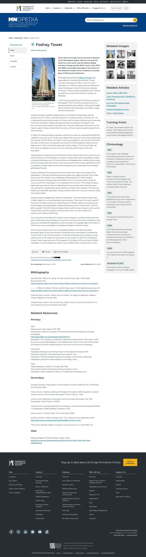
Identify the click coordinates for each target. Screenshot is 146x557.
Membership (88, 1)
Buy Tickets (104, 1)
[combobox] (111, 20)
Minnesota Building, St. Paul (117, 109)
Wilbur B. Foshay (85, 78)
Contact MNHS (132, 535)
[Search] (126, 8)
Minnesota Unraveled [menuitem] (43, 510)
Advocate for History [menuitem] (123, 497)
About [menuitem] (12, 56)
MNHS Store (72, 1)
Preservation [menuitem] (40, 518)
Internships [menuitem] (93, 506)
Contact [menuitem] (13, 67)
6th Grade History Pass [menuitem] (70, 518)
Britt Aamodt (41, 50)
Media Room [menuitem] (93, 499)
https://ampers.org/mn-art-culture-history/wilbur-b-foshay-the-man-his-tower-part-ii (65, 291)
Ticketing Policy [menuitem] (79, 553)
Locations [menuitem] (12, 477)
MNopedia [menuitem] (39, 514)
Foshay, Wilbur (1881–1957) (116, 93)
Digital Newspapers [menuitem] (42, 497)
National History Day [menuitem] (69, 489)
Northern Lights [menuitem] (67, 485)
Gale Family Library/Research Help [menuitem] (43, 492)
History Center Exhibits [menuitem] (17, 489)
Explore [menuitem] (39, 472)
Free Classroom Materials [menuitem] (71, 481)
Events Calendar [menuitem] (14, 493)
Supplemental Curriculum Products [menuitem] (71, 500)
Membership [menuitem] (120, 481)
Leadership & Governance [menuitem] (98, 487)
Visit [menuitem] (11, 472)
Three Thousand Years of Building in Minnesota (120, 98)
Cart (126, 1)
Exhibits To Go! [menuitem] (94, 495)
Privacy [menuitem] (59, 553)
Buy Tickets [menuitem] (13, 481)
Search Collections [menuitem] (42, 487)
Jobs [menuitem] (90, 503)
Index (26, 38)
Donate (79, 1)
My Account (117, 1)
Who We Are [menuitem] (94, 472)
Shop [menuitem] (117, 493)
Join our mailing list (130, 462)
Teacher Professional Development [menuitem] (69, 494)
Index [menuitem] (12, 50)
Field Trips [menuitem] (65, 510)
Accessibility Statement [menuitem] (107, 553)
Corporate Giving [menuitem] (121, 489)
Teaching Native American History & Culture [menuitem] (71, 505)
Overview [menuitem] (39, 477)
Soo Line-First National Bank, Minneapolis (118, 104)
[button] (48, 8)
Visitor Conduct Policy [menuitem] (93, 553)
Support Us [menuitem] (121, 472)
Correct (47, 252)
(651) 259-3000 (119, 535)
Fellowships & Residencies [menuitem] (98, 510)
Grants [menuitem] (91, 514)
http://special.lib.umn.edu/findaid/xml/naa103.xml (50, 337)
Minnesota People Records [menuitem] (42, 482)
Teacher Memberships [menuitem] (70, 514)
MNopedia (19, 38)
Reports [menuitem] (92, 491)
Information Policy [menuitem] (68, 553)
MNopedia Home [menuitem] (16, 45)
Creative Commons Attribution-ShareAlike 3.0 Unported (51, 260)
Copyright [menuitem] (13, 61)
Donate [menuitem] (118, 485)
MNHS (11, 38)
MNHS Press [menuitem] (40, 501)
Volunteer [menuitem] (92, 518)
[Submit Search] (135, 20)
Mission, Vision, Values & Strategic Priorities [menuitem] (97, 482)
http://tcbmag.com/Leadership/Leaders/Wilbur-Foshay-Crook (56, 420)
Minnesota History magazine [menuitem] (42, 505)
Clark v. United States (115, 113)
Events (96, 1)
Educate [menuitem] (66, 472)
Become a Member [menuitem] (16, 485)
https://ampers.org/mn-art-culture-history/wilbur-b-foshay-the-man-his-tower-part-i (64, 283)
